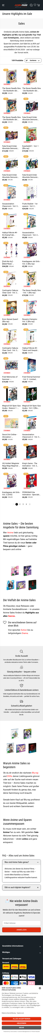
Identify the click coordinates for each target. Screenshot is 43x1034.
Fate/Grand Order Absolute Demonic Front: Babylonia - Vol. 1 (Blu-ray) (31, 176)
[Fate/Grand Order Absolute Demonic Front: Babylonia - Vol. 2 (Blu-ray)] (11, 163)
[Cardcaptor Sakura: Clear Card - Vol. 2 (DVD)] (11, 279)
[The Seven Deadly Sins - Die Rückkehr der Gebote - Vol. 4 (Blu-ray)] (11, 77)
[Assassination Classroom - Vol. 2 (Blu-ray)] (31, 221)
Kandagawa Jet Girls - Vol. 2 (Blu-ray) (31, 262)
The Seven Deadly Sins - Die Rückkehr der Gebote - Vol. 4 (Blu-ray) (11, 89)
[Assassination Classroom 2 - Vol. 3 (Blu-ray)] (31, 423)
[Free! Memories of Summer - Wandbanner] (11, 365)
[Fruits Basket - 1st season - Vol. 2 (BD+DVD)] (31, 192)
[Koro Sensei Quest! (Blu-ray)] (11, 308)
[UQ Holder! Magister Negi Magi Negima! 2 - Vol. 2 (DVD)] (11, 452)
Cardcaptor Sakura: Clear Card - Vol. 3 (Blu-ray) (10, 349)
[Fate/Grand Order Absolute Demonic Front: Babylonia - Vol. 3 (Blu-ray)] (31, 106)
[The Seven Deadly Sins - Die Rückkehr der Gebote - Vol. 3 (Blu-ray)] (11, 106)
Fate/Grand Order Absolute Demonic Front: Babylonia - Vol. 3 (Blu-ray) (31, 118)
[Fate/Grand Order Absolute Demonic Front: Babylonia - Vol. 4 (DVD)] (11, 134)
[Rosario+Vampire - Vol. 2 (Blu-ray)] (31, 308)
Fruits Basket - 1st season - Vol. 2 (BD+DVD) (29, 205)
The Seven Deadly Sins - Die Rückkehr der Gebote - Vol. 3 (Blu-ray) (11, 118)
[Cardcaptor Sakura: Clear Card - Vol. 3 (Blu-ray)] (11, 336)
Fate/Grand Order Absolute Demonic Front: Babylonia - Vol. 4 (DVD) (11, 147)
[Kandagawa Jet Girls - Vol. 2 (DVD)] (11, 481)
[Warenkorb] (38, 5)
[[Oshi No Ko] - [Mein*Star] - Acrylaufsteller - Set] (11, 250)
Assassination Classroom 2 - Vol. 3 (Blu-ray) (30, 435)
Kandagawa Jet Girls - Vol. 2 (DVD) (11, 493)
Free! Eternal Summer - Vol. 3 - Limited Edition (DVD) (31, 378)
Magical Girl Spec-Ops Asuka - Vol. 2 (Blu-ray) (31, 407)
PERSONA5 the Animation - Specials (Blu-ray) (30, 493)
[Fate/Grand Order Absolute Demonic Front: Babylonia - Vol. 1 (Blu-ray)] (31, 163)
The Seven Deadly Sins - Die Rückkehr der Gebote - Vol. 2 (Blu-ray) (31, 89)
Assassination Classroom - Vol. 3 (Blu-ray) (10, 205)
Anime (10, 532)
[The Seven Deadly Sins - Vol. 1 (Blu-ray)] (31, 279)
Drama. (25, 633)
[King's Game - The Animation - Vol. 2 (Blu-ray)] (31, 452)
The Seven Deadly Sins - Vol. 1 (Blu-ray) (31, 291)
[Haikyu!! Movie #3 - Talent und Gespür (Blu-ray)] (31, 336)
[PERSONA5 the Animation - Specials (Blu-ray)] (31, 481)
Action (24, 630)
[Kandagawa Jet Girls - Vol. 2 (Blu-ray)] (31, 250)
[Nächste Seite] (30, 504)
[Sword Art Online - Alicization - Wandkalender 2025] (11, 423)
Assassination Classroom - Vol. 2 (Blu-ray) (30, 233)
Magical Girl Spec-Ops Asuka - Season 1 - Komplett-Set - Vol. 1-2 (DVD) (11, 407)
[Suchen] (31, 5)
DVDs (10, 776)
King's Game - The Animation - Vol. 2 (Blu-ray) (29, 464)
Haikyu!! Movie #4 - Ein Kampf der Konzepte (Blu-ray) (10, 233)
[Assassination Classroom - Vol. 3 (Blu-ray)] (11, 192)
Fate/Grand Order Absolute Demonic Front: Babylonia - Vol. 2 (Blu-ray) (11, 176)
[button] (3, 5)
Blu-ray (35, 773)
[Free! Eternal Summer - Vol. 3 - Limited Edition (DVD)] (31, 365)
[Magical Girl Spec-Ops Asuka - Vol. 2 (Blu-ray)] (31, 394)
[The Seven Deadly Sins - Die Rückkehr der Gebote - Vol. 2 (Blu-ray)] (31, 77)
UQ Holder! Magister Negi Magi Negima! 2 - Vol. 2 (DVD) (11, 464)
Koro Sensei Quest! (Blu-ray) (10, 320)
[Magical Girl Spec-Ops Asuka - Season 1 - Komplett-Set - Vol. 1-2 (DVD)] (11, 394)
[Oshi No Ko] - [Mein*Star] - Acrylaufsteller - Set (10, 262)
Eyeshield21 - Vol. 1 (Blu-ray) (30, 147)
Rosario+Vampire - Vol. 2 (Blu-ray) (30, 320)
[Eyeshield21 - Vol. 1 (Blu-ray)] (31, 134)
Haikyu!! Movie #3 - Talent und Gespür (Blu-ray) (30, 349)
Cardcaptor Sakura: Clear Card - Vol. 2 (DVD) (10, 291)
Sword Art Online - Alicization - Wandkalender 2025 (10, 435)
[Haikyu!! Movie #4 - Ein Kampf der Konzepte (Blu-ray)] (11, 221)
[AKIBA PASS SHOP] (21, 5)
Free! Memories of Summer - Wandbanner (9, 378)
